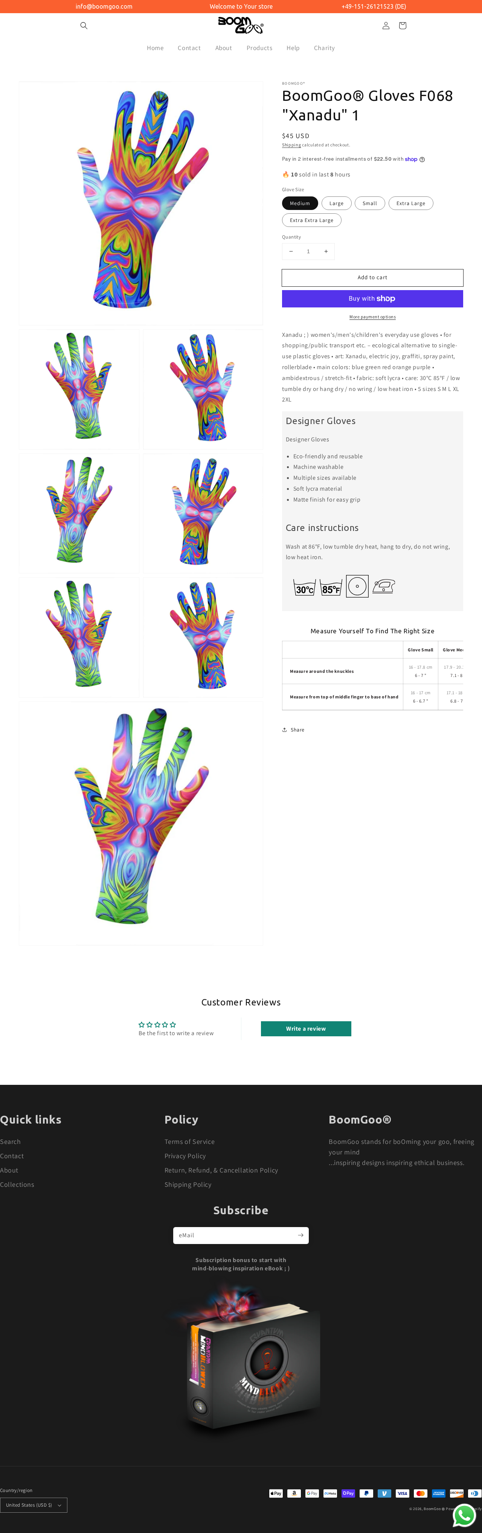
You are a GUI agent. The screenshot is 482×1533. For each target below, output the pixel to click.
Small (370, 203)
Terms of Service (190, 1141)
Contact (12, 1155)
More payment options (372, 316)
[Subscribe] (300, 1235)
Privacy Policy (185, 1155)
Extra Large (411, 203)
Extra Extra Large (312, 220)
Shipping (291, 145)
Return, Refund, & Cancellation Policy (221, 1170)
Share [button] (298, 729)
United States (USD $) (29, 1505)
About (9, 1170)
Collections (17, 1184)
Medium (300, 203)
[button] (84, 25)
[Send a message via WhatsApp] (464, 1515)
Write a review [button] (306, 1029)
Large (336, 203)
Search (10, 1141)
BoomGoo (432, 1508)
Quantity (291, 237)
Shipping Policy (188, 1184)
